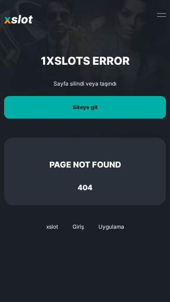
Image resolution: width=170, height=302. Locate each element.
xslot (52, 226)
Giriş (78, 226)
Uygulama (111, 226)
